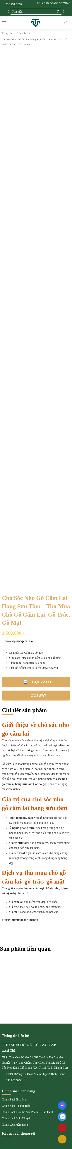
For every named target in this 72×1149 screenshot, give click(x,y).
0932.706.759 (50, 667)
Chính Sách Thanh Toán (16, 1105)
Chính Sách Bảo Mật (14, 1099)
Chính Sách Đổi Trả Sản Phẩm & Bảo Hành (28, 1112)
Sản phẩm (22, 33)
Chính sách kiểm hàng (15, 1124)
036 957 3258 (14, 1080)
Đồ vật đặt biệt (25, 641)
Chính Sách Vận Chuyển (16, 1118)
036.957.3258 (14, 4)
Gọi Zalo (41, 682)
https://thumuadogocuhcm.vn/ (20, 919)
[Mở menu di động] (4, 22)
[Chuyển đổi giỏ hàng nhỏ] (66, 23)
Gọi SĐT (38, 695)
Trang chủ (7, 33)
